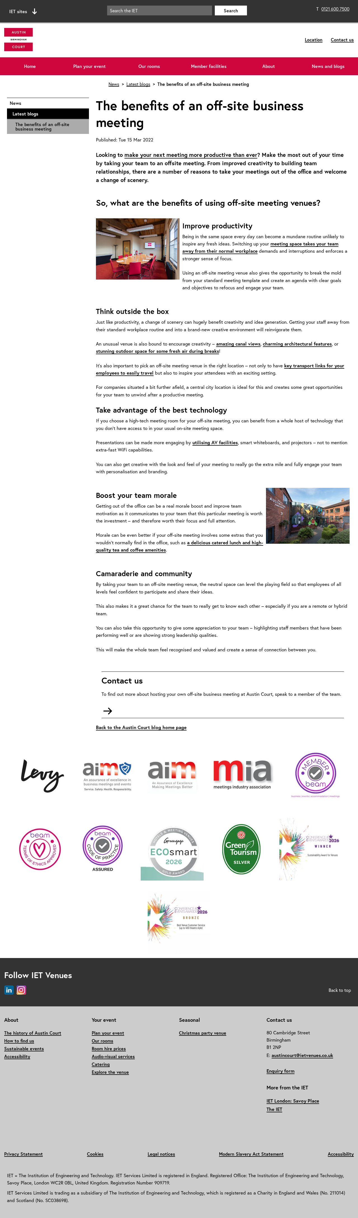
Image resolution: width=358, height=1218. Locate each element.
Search (231, 10)
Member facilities (209, 66)
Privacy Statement (23, 1154)
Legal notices (161, 1154)
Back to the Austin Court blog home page (141, 727)
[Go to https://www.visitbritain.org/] (241, 849)
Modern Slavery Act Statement (251, 1154)
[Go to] (42, 776)
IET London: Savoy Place (293, 1101)
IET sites (18, 11)
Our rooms (149, 66)
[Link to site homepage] (62, 40)
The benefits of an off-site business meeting (42, 126)
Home (30, 66)
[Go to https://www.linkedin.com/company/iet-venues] (9, 990)
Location (313, 39)
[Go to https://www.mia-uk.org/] (172, 776)
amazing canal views (238, 343)
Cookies (95, 1154)
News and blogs (328, 66)
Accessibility (17, 1056)
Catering (101, 1064)
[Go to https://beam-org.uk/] (315, 776)
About (268, 66)
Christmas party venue (202, 1033)
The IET (274, 1109)
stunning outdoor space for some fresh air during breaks (157, 351)
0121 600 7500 (335, 9)
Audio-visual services (113, 1056)
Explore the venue (110, 1072)
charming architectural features (297, 343)
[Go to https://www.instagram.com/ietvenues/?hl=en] (21, 990)
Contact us (342, 39)
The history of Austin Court (32, 1033)
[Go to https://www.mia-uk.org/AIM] (107, 776)
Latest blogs (48, 114)
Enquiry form (281, 1071)
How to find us (19, 1041)
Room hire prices (109, 1048)
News (46, 103)
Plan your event (89, 66)
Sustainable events (24, 1048)
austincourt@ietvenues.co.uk (302, 1055)
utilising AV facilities (215, 442)
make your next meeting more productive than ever (190, 155)
